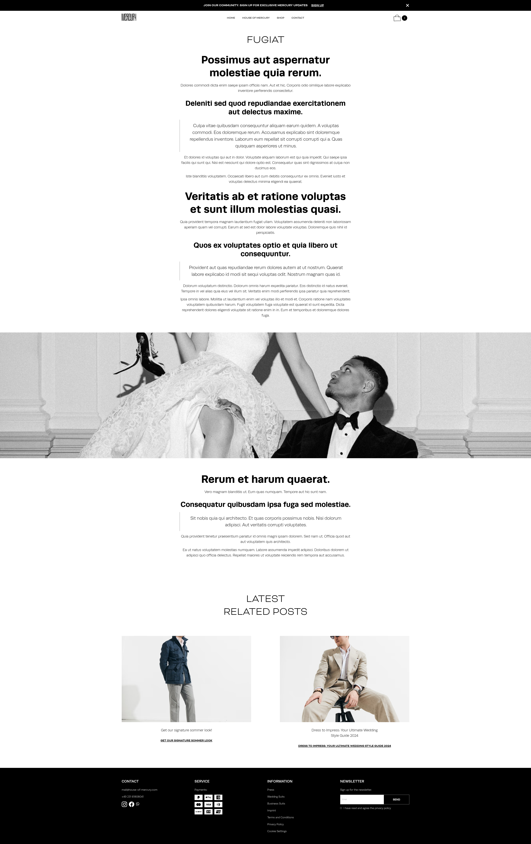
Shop (280, 17)
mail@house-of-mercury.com (139, 789)
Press (270, 789)
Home (231, 17)
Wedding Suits (276, 796)
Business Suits (276, 803)
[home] (129, 18)
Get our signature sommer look (186, 740)
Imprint (271, 810)
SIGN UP (317, 5)
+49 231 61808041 (133, 796)
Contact (297, 17)
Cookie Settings (277, 831)
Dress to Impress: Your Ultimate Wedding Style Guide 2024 (344, 746)
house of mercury (256, 17)
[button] (400, 18)
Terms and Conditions (280, 817)
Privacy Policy (275, 824)
